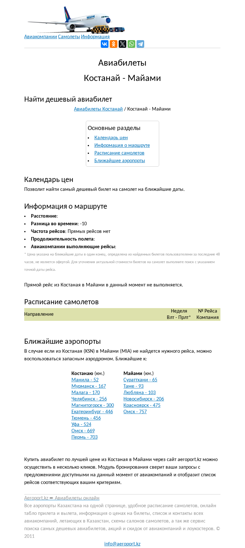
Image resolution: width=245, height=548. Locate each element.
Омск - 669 (83, 431)
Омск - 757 (135, 412)
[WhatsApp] (131, 44)
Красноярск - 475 (141, 405)
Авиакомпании (40, 37)
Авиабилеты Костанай (98, 109)
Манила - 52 (85, 380)
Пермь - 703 (84, 437)
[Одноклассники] (113, 44)
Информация (95, 37)
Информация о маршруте (122, 145)
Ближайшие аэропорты (119, 160)
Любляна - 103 (139, 392)
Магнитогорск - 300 (92, 405)
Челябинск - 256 (89, 399)
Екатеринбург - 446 (92, 412)
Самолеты (69, 37)
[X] (122, 44)
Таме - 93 (133, 386)
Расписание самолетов (119, 153)
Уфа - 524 (81, 424)
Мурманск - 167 (88, 386)
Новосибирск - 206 (143, 399)
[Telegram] (140, 44)
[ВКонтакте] (104, 44)
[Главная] (74, 17)
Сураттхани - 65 (140, 380)
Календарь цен (111, 138)
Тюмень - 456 (86, 418)
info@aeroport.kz (122, 544)
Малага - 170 (85, 392)
